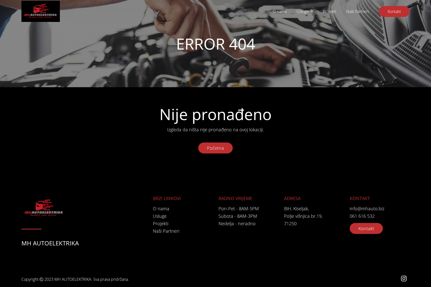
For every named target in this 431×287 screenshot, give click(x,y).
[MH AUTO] (40, 11)
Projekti (329, 11)
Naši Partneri (357, 11)
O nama (280, 11)
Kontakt (394, 11)
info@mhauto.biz (367, 209)
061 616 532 (362, 216)
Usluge (303, 11)
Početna (215, 148)
